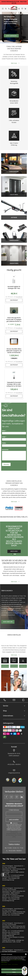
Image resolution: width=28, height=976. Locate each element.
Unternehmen (8, 715)
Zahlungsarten (8, 723)
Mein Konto (19, 8)
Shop (5, 710)
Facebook (6, 797)
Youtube (11, 797)
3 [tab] (15, 554)
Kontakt (14, 746)
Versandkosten (19, 296)
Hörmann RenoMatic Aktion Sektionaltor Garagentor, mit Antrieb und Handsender (14, 350)
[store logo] (14, 8)
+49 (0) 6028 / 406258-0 (14, 764)
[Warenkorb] (25, 8)
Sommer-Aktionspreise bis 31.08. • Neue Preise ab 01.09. (14, 2)
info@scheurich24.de (14, 773)
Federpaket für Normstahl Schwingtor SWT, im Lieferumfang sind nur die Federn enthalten (14, 384)
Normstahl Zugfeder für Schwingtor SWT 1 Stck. (14, 288)
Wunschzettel (22, 8)
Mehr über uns (7, 622)
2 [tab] (14, 554)
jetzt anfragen (11, 36)
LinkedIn (21, 797)
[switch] (24, 974)
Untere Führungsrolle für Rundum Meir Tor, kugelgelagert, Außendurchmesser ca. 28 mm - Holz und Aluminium (14, 319)
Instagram (16, 797)
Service (5, 705)
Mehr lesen (14, 551)
